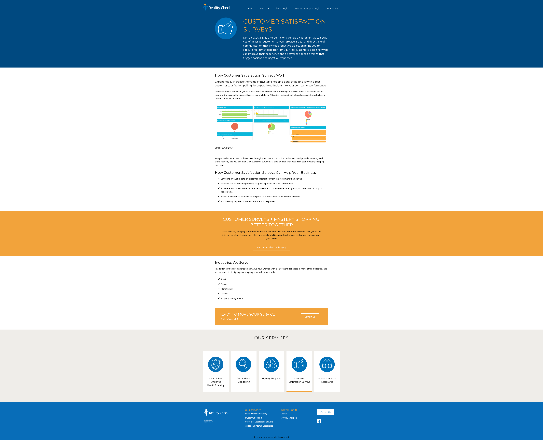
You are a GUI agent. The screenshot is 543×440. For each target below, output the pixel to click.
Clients (284, 413)
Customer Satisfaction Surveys (259, 421)
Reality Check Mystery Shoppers (217, 8)
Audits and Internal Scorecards (259, 425)
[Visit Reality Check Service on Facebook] (319, 422)
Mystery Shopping (253, 417)
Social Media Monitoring (256, 413)
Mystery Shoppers (289, 417)
